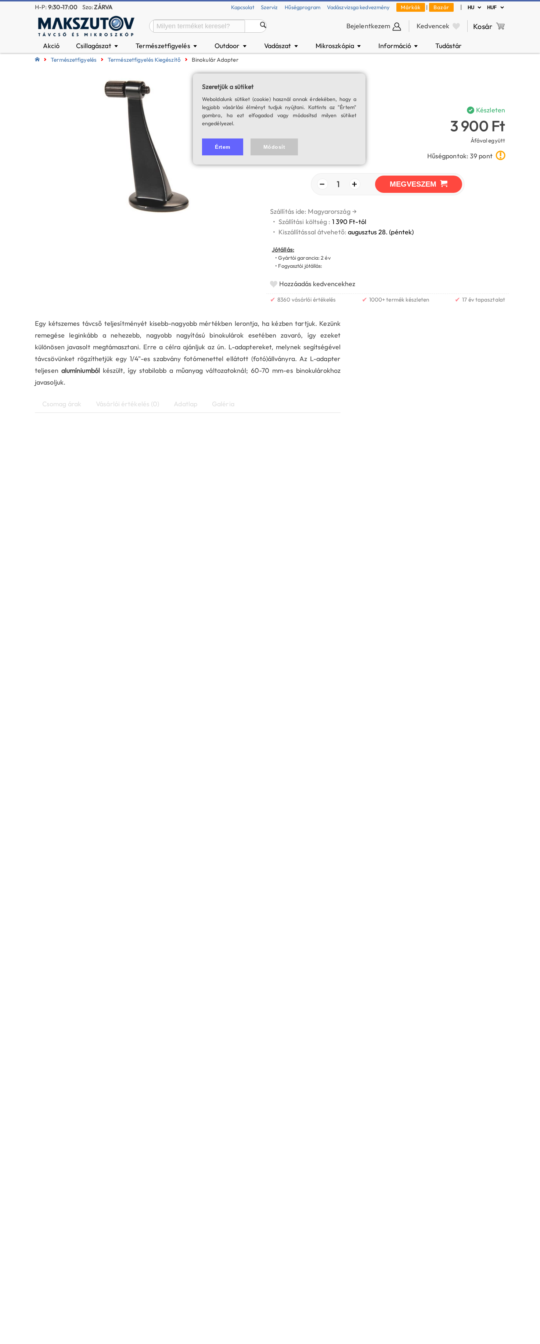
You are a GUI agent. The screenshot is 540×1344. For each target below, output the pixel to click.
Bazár (441, 7)
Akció (51, 46)
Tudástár (448, 46)
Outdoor (231, 46)
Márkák (411, 7)
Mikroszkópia (339, 46)
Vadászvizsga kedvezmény (358, 7)
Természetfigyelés (167, 46)
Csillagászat (97, 46)
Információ (398, 46)
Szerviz (269, 7)
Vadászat (281, 46)
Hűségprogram (302, 7)
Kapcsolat (242, 7)
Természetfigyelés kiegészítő (144, 59)
